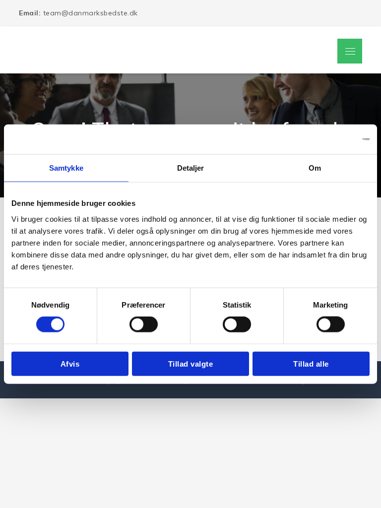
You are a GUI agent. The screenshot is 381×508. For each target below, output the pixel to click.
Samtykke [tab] (66, 168)
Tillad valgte (190, 363)
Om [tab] (315, 168)
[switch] (143, 324)
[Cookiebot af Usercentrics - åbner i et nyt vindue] (326, 139)
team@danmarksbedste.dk (78, 12)
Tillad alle (311, 363)
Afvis (70, 363)
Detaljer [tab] (190, 168)
